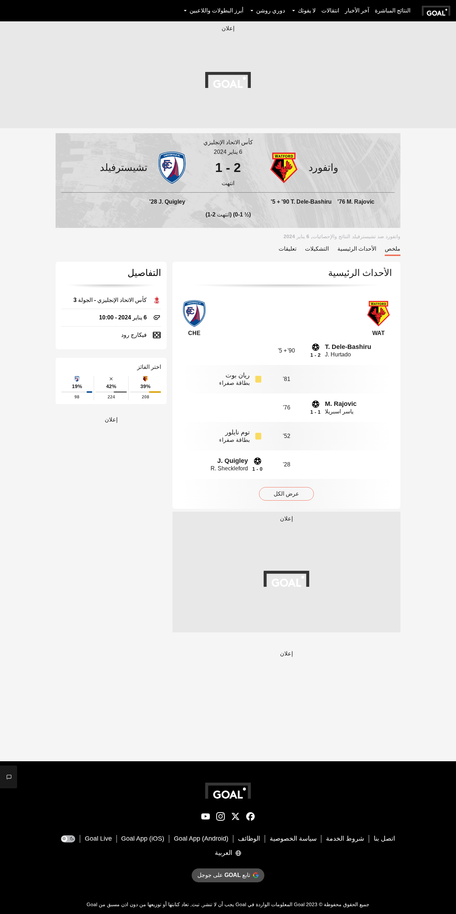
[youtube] (205, 818)
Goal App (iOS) (142, 838)
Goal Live (98, 838)
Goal (299, 904)
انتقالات (330, 10)
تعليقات (287, 249)
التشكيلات (317, 249)
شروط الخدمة (345, 838)
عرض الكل (286, 494)
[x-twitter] (235, 818)
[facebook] (250, 818)
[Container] (331, 167)
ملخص (392, 249)
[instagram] (220, 818)
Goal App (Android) (201, 838)
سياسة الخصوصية (293, 838)
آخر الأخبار (357, 10)
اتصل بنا (384, 838)
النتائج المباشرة (392, 10)
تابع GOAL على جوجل (223, 875)
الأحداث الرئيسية (356, 249)
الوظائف (249, 838)
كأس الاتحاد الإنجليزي (228, 142)
